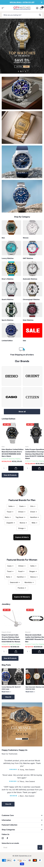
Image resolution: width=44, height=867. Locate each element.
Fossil (20, 571)
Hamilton (33, 517)
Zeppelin (9, 523)
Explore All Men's (22, 537)
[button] (18, 71)
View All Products (10, 475)
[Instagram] (3, 838)
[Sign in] (37, 8)
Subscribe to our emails (10, 843)
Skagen (32, 571)
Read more (6, 692)
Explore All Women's (22, 597)
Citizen (21, 512)
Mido (33, 523)
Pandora (21, 588)
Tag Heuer (19, 517)
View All (8, 697)
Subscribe (39, 847)
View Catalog (3, 8)
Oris (32, 506)
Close (41, 2)
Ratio (7, 517)
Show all (22, 412)
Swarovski (14, 582)
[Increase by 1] (7, 466)
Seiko (10, 506)
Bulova (22, 523)
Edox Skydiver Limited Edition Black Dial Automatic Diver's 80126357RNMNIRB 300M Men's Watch (12, 452)
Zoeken (40, 15)
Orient (32, 512)
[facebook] (7, 838)
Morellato (28, 582)
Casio (21, 506)
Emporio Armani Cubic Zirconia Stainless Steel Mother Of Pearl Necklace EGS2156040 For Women (11, 638)
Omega (21, 528)
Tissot (9, 512)
